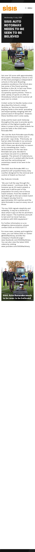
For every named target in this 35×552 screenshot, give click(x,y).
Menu (30, 8)
